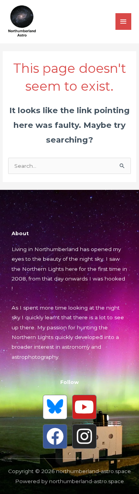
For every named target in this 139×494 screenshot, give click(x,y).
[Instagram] (84, 436)
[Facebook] (55, 436)
